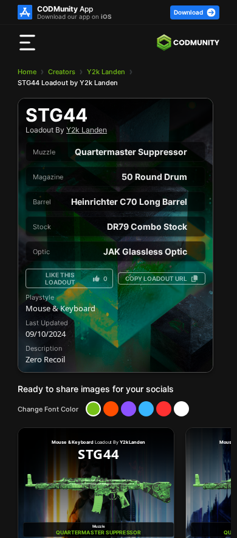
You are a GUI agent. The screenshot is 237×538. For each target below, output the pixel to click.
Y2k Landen (106, 71)
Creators (61, 71)
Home (27, 71)
